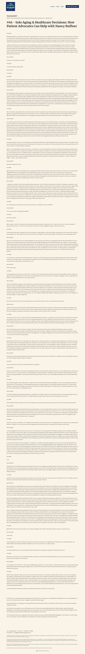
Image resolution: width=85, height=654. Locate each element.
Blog (57, 6)
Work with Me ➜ (72, 6)
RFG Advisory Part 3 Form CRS (12, 648)
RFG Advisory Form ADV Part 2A (23, 648)
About (62, 6)
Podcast (52, 6)
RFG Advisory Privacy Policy (47, 648)
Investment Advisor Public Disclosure (35, 648)
